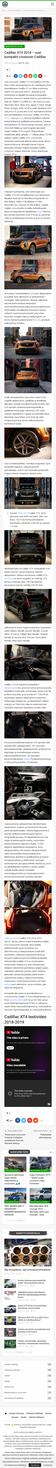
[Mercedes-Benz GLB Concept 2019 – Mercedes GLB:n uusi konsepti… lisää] (41, 1195)
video (21, 118)
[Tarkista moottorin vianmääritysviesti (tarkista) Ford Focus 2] (10, 1332)
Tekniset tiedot (11, 938)
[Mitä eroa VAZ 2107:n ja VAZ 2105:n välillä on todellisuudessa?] (10, 1320)
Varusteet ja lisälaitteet (13, 1398)
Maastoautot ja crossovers (15, 46)
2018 (31, 134)
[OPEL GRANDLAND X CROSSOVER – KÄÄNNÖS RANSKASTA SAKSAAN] (15, 1195)
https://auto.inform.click (24, 1436)
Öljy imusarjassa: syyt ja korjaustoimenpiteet (27, 1269)
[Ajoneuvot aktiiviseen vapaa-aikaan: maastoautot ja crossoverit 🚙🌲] (15, 1164)
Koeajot (15, 1417)
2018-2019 (23, 513)
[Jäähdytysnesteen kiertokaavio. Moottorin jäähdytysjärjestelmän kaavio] (10, 1295)
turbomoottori (16, 999)
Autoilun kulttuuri (36, 1417)
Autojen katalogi (11, 1170)
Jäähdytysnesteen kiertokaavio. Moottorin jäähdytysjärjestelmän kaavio (32, 1294)
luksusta (37, 319)
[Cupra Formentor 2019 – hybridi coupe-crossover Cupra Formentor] (41, 1164)
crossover (10, 578)
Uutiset (7, 1375)
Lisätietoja (47, 1465)
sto (30, 866)
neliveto (8, 984)
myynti (40, 211)
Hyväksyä (35, 1465)
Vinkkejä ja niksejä (12, 1370)
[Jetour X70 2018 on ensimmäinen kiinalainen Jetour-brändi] (10, 1308)
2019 (6, 118)
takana (27, 758)
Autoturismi (9, 1387)
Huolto (7, 1381)
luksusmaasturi (11, 687)
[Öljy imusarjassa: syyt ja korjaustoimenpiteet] (28, 1252)
